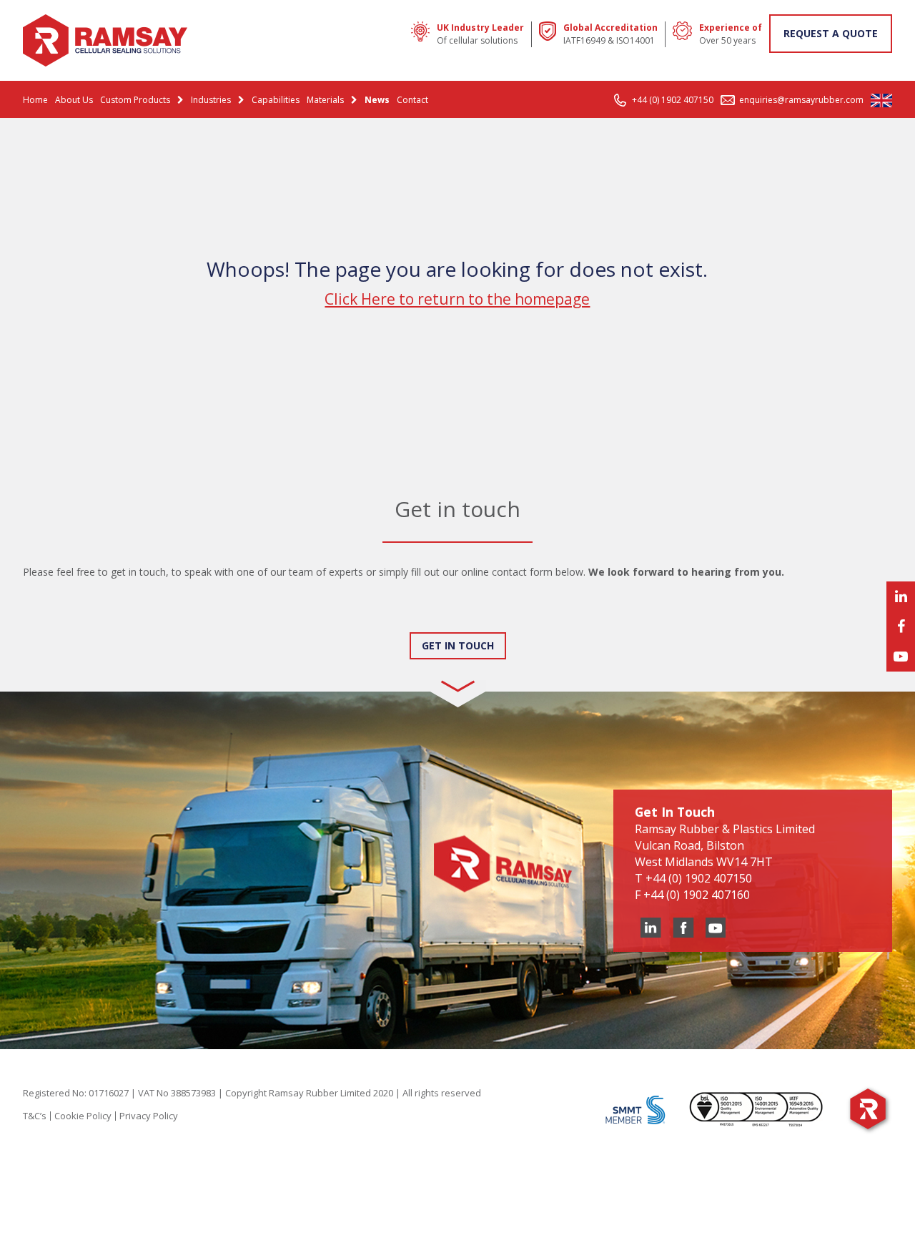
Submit (54, 618)
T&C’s (34, 1115)
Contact (412, 100)
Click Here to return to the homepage (457, 299)
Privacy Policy (148, 1115)
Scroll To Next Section (457, 675)
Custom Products (135, 100)
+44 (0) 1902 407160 (696, 895)
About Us (74, 100)
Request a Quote (830, 33)
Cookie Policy (83, 1115)
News (377, 100)
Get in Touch (458, 645)
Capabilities (276, 100)
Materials (325, 100)
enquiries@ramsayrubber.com (801, 100)
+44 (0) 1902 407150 (672, 100)
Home (35, 100)
